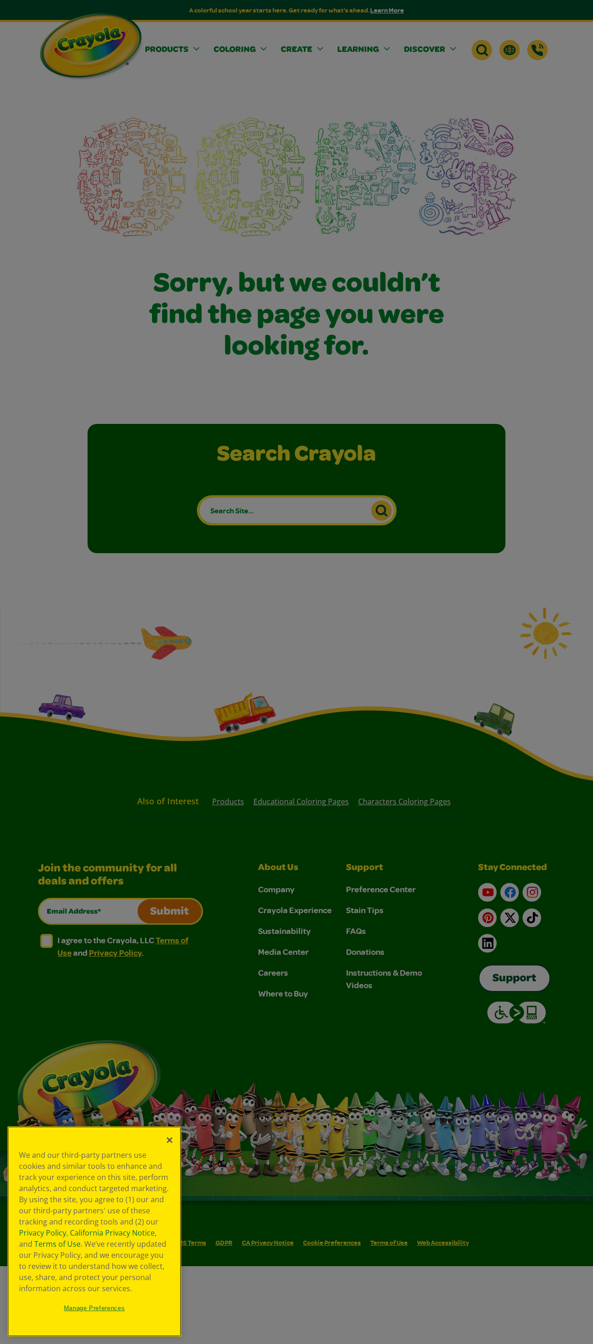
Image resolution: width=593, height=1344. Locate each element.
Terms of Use (57, 1244)
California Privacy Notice (112, 1233)
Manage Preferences (94, 1308)
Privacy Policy (42, 1233)
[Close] (169, 1140)
